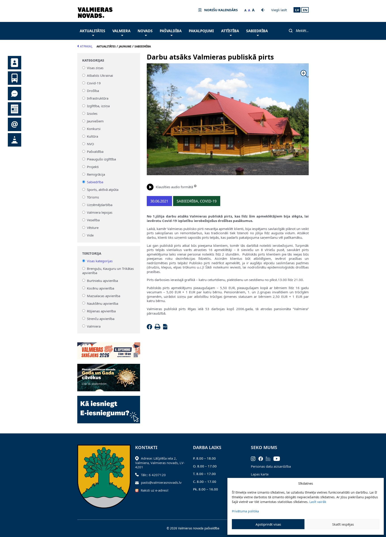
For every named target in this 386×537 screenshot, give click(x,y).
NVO (90, 144)
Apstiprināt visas (268, 524)
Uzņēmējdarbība (99, 204)
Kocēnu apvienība (100, 288)
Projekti (93, 166)
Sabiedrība (257, 30)
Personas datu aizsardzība (271, 466)
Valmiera (121, 30)
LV (297, 10)
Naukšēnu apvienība (102, 303)
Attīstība (230, 30)
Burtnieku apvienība (102, 280)
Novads (145, 30)
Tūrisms (93, 197)
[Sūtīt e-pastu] (138, 482)
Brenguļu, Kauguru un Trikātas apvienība (108, 270)
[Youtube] (278, 458)
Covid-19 (94, 83)
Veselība (93, 220)
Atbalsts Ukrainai (100, 75)
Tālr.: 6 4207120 (153, 475)
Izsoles (92, 113)
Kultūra (92, 136)
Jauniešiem (95, 121)
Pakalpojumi (201, 30)
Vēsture (93, 227)
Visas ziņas (95, 68)
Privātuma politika (245, 511)
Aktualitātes (92, 30)
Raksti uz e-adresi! (154, 490)
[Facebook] (150, 328)
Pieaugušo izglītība (101, 159)
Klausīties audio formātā (174, 187)
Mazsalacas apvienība (103, 295)
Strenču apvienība (100, 318)
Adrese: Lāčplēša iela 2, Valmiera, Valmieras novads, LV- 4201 (160, 462)
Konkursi (94, 128)
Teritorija (91, 253)
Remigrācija (96, 174)
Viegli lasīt (279, 10)
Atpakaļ (86, 46)
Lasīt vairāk (317, 502)
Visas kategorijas (100, 261)
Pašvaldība (171, 30)
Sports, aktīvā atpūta (102, 189)
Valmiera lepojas (99, 212)
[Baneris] (108, 348)
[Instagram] (254, 458)
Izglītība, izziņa (98, 106)
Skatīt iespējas (343, 524)
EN (305, 10)
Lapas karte (260, 474)
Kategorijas (93, 60)
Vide (90, 235)
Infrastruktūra (97, 98)
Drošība (93, 90)
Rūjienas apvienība (101, 311)
